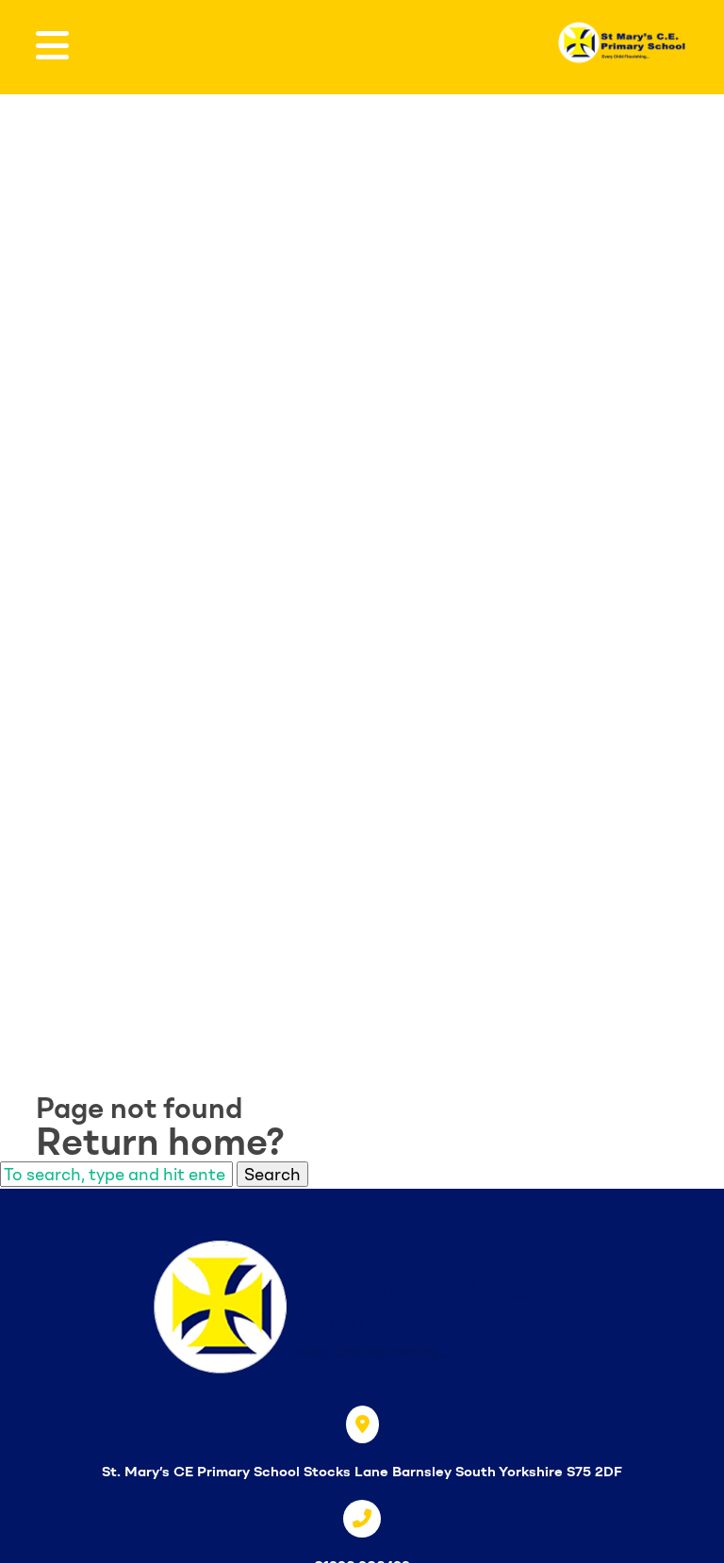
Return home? (160, 1141)
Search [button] (272, 1174)
